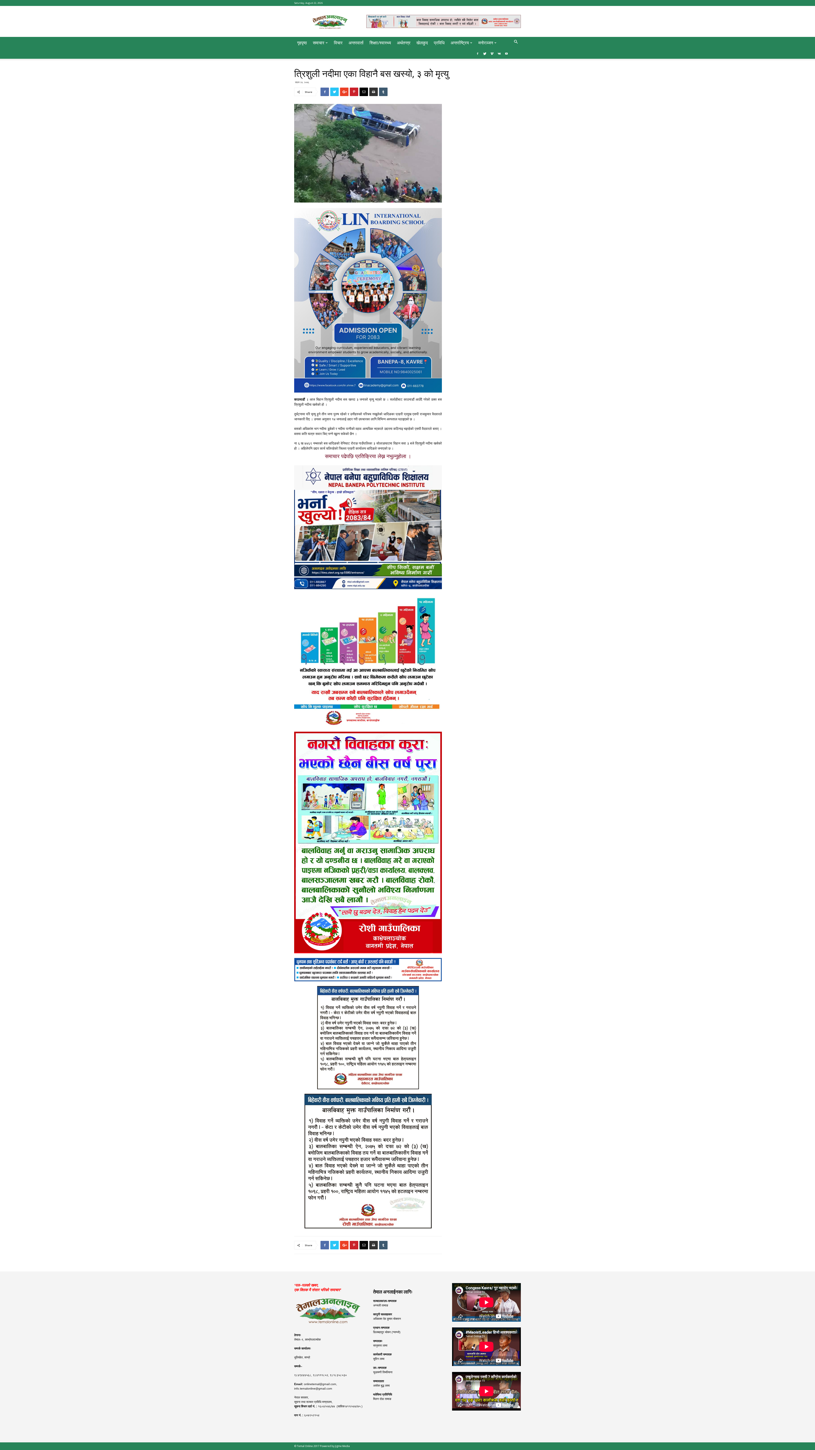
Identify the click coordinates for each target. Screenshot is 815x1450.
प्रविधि (439, 43)
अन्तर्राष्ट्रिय (460, 43)
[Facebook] (477, 54)
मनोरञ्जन (485, 43)
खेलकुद (422, 43)
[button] (516, 42)
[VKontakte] (499, 54)
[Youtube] (506, 54)
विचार (338, 43)
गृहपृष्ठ (302, 43)
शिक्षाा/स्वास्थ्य (380, 43)
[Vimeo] (492, 54)
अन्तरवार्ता (356, 43)
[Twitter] (485, 54)
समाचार (318, 43)
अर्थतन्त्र (403, 43)
